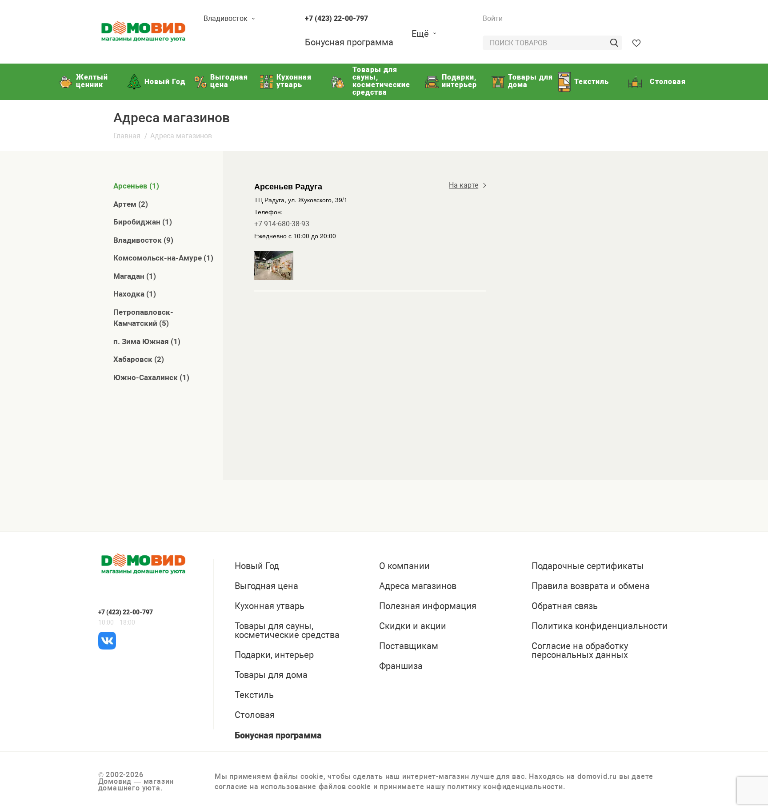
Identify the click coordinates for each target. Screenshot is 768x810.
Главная (126, 136)
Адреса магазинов (181, 136)
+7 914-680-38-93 (281, 224)
